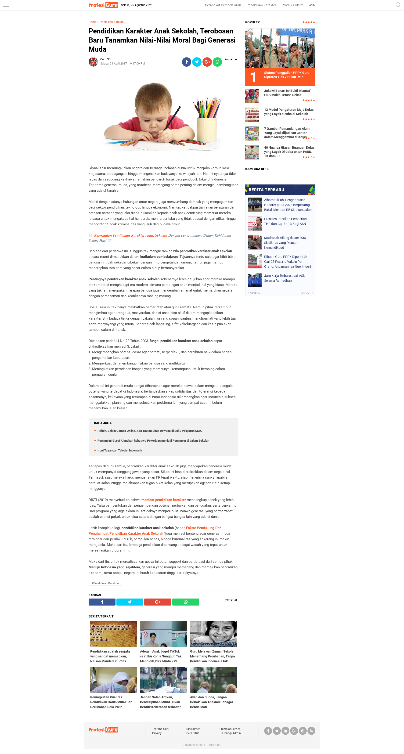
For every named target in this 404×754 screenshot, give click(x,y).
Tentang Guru (160, 729)
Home (92, 22)
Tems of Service (230, 729)
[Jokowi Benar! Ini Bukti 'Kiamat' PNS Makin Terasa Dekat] (252, 95)
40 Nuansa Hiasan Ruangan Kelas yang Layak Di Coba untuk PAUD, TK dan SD (289, 152)
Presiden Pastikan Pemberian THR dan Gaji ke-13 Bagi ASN (285, 221)
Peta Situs (192, 733)
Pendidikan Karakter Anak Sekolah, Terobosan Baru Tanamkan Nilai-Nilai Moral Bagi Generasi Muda (162, 40)
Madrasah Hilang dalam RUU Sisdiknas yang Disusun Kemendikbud (285, 242)
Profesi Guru (213, 745)
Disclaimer (193, 729)
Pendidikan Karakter (261, 5)
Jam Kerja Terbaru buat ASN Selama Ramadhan (284, 278)
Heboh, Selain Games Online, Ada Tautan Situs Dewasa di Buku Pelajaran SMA (149, 431)
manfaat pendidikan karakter (163, 500)
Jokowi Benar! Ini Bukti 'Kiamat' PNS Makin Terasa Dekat (287, 93)
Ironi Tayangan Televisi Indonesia (119, 450)
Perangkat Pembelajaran (223, 5)
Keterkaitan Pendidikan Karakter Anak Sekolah (130, 235)
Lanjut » (307, 292)
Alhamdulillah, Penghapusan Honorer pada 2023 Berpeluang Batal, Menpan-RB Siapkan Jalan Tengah (288, 205)
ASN (312, 5)
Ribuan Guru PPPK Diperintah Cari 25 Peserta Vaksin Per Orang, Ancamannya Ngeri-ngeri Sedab (287, 261)
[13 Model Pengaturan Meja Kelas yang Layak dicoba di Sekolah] (252, 114)
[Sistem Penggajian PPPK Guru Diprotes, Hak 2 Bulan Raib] (280, 48)
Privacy (157, 733)
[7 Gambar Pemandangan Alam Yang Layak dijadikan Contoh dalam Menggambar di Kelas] (252, 133)
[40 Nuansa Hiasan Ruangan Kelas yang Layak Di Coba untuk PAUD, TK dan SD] (252, 152)
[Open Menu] (6, 5)
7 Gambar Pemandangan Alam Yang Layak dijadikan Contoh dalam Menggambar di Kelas (287, 133)
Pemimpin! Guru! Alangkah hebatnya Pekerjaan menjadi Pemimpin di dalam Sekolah (153, 440)
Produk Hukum (292, 5)
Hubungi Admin (231, 733)
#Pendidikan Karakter (105, 583)
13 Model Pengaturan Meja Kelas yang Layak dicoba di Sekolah (289, 112)
